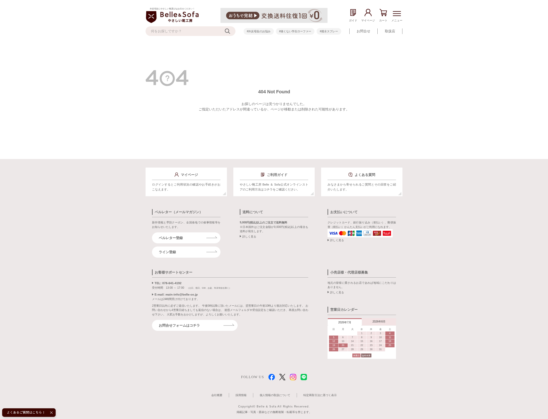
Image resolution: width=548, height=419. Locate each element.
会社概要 (216, 395)
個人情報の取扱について (275, 395)
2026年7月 (344, 322)
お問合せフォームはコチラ (179, 325)
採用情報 (241, 395)
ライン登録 (167, 252)
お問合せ (363, 31)
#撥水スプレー (329, 31)
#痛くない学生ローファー (295, 31)
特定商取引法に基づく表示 (320, 395)
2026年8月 (379, 321)
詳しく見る (249, 236)
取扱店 (390, 31)
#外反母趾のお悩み (259, 31)
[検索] (230, 31)
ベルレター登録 (171, 238)
